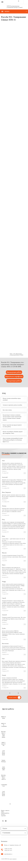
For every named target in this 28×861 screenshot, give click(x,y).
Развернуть (4, 471)
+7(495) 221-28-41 (8, 848)
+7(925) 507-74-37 (8, 850)
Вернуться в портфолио (14, 376)
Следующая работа (14, 381)
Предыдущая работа (14, 372)
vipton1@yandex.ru (8, 854)
